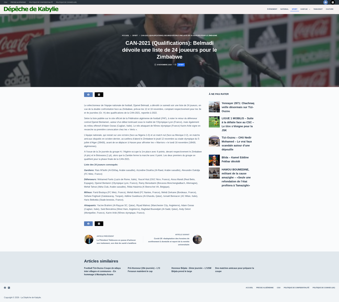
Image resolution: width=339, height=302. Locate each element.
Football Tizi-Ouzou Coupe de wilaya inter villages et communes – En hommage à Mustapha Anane (102, 271)
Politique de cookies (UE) (66, 2)
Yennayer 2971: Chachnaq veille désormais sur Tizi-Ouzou (238, 107)
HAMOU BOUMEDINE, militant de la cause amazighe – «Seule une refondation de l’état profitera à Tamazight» (236, 177)
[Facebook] (325, 2)
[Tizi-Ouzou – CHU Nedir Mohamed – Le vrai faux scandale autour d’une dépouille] (214, 141)
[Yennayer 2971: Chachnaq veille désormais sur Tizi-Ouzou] (214, 106)
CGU (5, 2)
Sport (294, 9)
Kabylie (304, 9)
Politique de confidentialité (41, 2)
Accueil (249, 288)
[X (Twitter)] (332, 2)
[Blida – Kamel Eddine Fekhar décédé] (214, 160)
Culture (329, 9)
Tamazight (318, 9)
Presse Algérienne (18, 2)
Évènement (272, 9)
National (284, 9)
